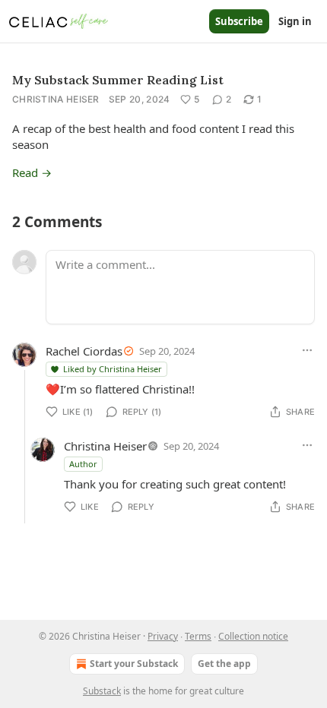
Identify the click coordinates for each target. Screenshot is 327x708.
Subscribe (239, 21)
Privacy (163, 636)
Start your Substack (134, 663)
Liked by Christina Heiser (112, 369)
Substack (102, 690)
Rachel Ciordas (84, 351)
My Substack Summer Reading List (118, 79)
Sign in (295, 21)
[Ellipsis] (307, 350)
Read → (32, 172)
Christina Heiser (56, 99)
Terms (198, 636)
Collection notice (253, 636)
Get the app (224, 663)
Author (83, 463)
